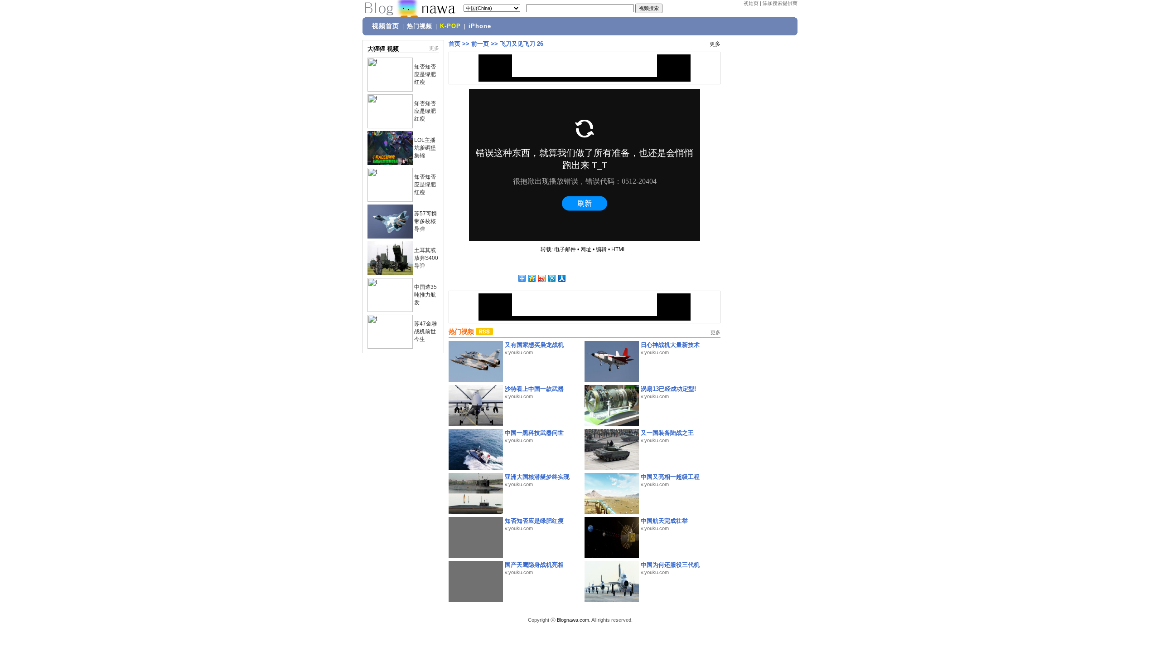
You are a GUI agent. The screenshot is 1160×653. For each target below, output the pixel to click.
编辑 (601, 249)
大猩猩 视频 (383, 48)
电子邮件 (565, 249)
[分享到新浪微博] (541, 278)
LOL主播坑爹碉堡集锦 (425, 148)
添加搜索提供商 (780, 3)
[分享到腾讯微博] (551, 278)
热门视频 (419, 26)
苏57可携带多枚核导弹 (425, 221)
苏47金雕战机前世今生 (425, 331)
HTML (618, 249)
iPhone (480, 26)
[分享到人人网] (561, 278)
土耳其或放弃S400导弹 (426, 258)
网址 (585, 249)
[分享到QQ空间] (531, 278)
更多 (434, 48)
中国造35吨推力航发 (425, 295)
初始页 (751, 3)
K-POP (450, 26)
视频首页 (385, 25)
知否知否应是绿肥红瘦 (425, 74)
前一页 (480, 43)
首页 (454, 43)
